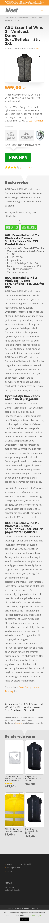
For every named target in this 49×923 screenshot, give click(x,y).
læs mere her (35, 120)
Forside (9, 864)
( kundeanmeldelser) (27, 168)
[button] (40, 57)
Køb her (18, 157)
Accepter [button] (24, 919)
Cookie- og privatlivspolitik (18, 908)
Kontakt (9, 871)
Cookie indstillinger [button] (34, 915)
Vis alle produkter (13, 867)
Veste (12, 18)
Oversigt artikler (26, 864)
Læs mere (20, 915)
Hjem (7, 18)
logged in (18, 723)
